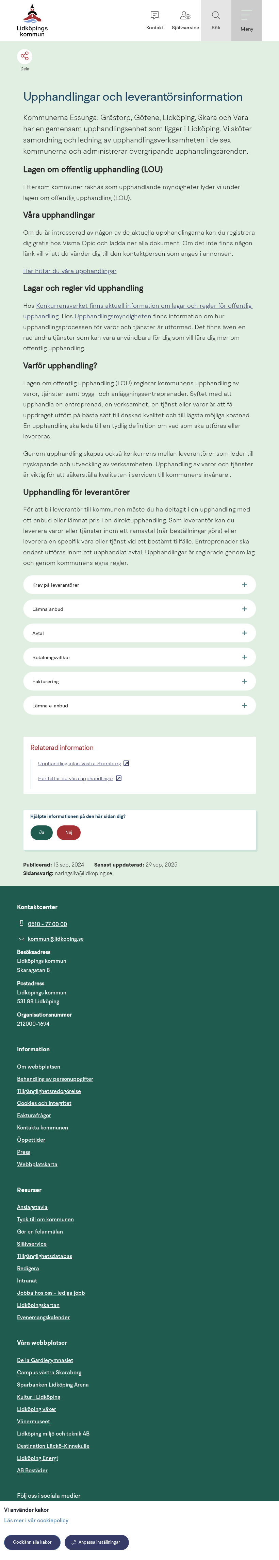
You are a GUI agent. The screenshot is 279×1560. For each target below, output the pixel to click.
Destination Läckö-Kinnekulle (85, 1446)
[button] (155, 20)
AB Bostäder (65, 1470)
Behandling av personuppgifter (55, 1079)
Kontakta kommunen (42, 1127)
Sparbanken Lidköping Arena (53, 1385)
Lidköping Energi (70, 1458)
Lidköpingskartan (71, 1305)
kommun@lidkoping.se (56, 939)
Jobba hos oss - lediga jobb (51, 1293)
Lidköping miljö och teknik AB (53, 1434)
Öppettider (31, 1140)
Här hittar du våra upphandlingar (70, 271)
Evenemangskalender (76, 1317)
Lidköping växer (36, 1409)
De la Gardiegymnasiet (45, 1360)
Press (23, 1152)
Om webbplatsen (38, 1067)
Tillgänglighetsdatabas (77, 1256)
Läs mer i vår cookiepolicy (36, 1521)
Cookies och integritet (44, 1103)
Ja (41, 833)
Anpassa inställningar (99, 1542)
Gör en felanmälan (40, 1232)
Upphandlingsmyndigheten (113, 317)
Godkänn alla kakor (32, 1542)
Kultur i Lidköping (38, 1397)
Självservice (64, 1244)
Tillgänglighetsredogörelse (49, 1091)
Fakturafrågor (34, 1115)
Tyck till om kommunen (78, 1219)
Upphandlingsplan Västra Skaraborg (79, 764)
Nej (68, 833)
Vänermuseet (33, 1421)
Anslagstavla (32, 1207)
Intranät (59, 1281)
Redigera (28, 1268)
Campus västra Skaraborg (49, 1372)
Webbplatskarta (37, 1164)
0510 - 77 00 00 (47, 924)
